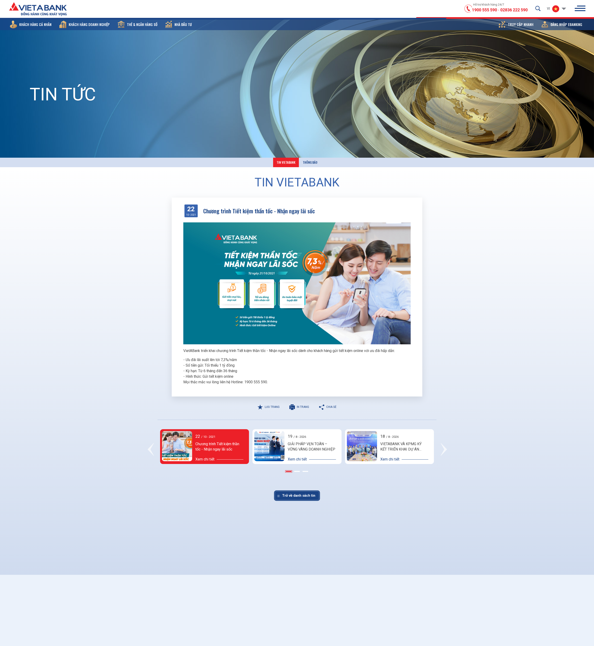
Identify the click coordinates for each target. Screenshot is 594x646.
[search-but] (537, 8)
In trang (303, 407)
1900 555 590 (484, 9)
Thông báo (310, 162)
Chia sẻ (331, 407)
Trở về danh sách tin (298, 495)
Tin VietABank (286, 162)
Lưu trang (272, 407)
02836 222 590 (514, 9)
